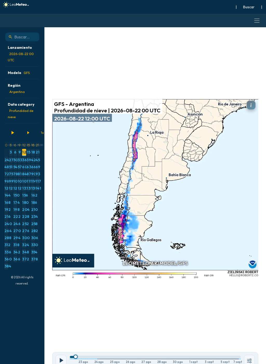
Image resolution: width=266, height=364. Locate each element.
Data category (21, 110)
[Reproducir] (12, 132)
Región (16, 88)
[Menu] (257, 20)
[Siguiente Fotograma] (28, 132)
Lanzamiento (21, 53)
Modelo (19, 72)
